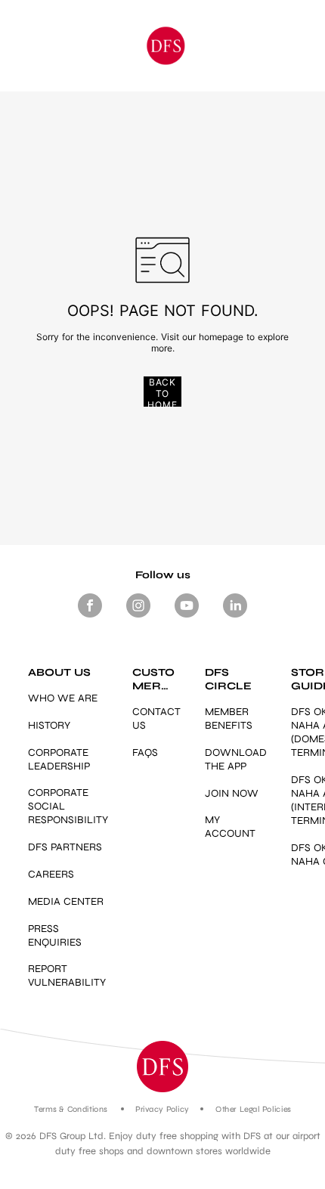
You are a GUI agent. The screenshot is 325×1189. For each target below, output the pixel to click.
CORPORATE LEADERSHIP (59, 759)
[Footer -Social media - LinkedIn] (235, 617)
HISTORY (49, 725)
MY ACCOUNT (230, 826)
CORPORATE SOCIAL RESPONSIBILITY (68, 806)
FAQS (145, 752)
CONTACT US (156, 718)
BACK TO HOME (162, 391)
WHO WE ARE (63, 698)
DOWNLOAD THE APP (236, 759)
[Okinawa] (165, 45)
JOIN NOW (231, 793)
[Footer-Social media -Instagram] (138, 617)
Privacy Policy (162, 1109)
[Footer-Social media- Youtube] (187, 617)
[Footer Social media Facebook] (90, 617)
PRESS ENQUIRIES (55, 935)
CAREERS (51, 874)
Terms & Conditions (70, 1109)
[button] (162, 1066)
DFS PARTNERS (65, 847)
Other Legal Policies (252, 1109)
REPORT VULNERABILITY (67, 975)
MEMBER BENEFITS (228, 718)
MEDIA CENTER (66, 901)
